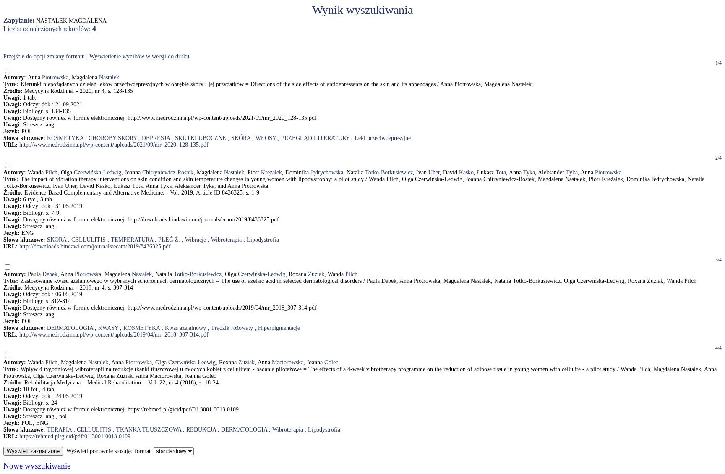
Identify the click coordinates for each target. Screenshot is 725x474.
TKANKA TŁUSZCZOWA (148, 430)
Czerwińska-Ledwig (97, 172)
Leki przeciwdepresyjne (383, 138)
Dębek (49, 274)
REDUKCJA (201, 430)
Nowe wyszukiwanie (36, 465)
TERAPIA (59, 430)
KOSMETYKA (65, 138)
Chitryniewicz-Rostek (167, 172)
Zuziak (316, 274)
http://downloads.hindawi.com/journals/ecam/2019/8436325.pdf (95, 246)
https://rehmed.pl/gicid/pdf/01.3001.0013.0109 (74, 436)
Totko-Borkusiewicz (389, 172)
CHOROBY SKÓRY (113, 138)
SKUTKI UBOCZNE (200, 138)
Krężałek (271, 172)
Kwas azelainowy (185, 328)
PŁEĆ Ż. (169, 240)
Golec (331, 362)
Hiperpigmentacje (279, 328)
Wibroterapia (226, 240)
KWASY (108, 328)
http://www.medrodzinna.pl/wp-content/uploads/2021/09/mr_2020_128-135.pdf (114, 145)
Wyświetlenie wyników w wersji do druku (139, 56)
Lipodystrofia (263, 240)
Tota (501, 172)
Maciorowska (287, 362)
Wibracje (195, 240)
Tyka (529, 172)
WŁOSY (266, 138)
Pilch (51, 172)
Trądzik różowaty (232, 328)
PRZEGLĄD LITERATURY (315, 138)
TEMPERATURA (132, 240)
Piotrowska (55, 77)
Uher (434, 172)
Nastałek (109, 77)
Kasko (466, 172)
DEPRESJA (156, 138)
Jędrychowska (326, 172)
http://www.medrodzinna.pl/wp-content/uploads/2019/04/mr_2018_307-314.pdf (114, 335)
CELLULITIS (88, 240)
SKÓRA (240, 138)
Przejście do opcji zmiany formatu (44, 56)
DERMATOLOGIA (70, 328)
